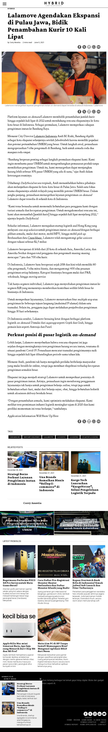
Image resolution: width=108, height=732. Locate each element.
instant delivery (32, 437)
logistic (62, 437)
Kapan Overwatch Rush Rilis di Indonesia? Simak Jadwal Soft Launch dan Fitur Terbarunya (88, 584)
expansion (15, 437)
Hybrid (11, 9)
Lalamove (48, 437)
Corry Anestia (15, 42)
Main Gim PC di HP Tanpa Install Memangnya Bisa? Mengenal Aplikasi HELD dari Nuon (53, 647)
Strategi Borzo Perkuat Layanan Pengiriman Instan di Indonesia (21, 478)
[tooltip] (79, 47)
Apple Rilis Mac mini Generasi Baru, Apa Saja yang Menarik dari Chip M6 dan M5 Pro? (19, 647)
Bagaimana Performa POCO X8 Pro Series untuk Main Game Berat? (19, 583)
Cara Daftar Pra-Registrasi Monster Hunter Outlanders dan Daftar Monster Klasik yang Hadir (54, 584)
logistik (74, 437)
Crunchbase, (35, 238)
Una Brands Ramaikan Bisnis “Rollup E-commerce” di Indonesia (51, 483)
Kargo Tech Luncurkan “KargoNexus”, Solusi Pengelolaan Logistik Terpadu (85, 486)
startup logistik (90, 437)
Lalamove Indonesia (45, 136)
